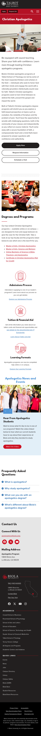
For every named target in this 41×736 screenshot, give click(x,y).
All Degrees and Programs (12, 646)
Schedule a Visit (20, 160)
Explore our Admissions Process (20, 299)
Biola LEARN (7, 683)
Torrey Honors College (10, 642)
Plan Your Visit (13, 598)
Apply (4, 11)
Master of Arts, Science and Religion (20, 249)
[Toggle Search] (32, 11)
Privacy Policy (14, 708)
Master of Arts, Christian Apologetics (21, 246)
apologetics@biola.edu (11, 536)
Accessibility (24, 708)
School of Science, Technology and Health (17, 630)
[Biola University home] (20, 576)
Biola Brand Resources (10, 694)
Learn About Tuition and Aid (20, 337)
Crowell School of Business (12, 615)
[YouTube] (20, 604)
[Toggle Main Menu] (38, 11)
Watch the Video (12, 447)
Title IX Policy (28, 711)
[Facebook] (9, 604)
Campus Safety (8, 679)
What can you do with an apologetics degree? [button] (18, 497)
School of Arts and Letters (11, 623)
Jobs (4, 667)
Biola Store (6, 687)
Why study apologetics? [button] (17, 488)
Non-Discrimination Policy (14, 711)
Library (5, 675)
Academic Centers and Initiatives (14, 650)
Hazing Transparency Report (13, 714)
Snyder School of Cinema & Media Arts (16, 634)
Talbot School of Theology (11, 638)
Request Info (13, 11)
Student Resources (9, 691)
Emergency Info (29, 714)
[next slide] (10, 411)
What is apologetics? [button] (16, 482)
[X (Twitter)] (14, 604)
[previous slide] (5, 411)
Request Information (20, 153)
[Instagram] (25, 604)
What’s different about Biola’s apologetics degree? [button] (20, 506)
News (5, 664)
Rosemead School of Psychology (14, 619)
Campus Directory (9, 671)
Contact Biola (12, 594)
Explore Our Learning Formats (20, 369)
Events (5, 660)
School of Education (9, 626)
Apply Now (20, 145)
